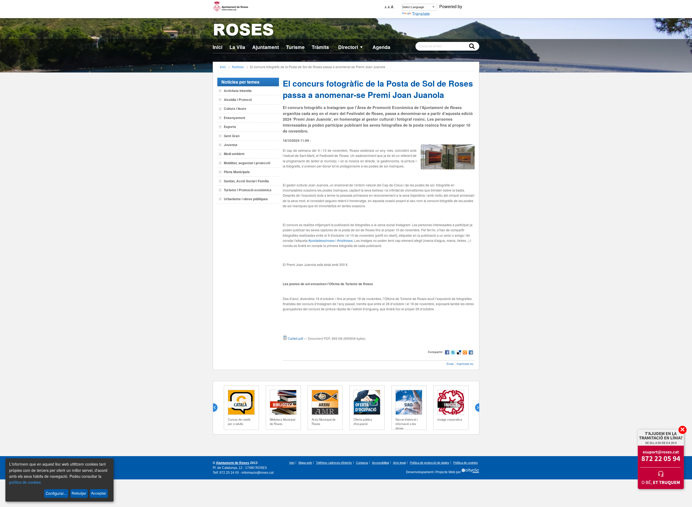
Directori (350, 47)
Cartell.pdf (295, 338)
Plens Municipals (237, 171)
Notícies (238, 66)
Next (475, 407)
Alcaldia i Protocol (238, 99)
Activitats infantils (238, 90)
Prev (217, 407)
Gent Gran (231, 135)
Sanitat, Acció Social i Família (246, 181)
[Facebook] (447, 353)
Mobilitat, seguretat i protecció (247, 162)
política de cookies (25, 482)
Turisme (295, 47)
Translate (421, 14)
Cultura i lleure (235, 108)
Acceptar (98, 493)
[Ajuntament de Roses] (346, 30)
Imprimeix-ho (465, 364)
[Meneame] (465, 353)
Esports (230, 126)
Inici (217, 47)
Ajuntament (265, 47)
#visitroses (345, 240)
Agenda (381, 47)
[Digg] (471, 353)
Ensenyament (234, 117)
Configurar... (56, 493)
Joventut (230, 144)
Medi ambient (234, 153)
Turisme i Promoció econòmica (247, 189)
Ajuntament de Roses (232, 463)
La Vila (237, 47)
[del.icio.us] (459, 353)
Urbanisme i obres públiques (246, 198)
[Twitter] (453, 353)
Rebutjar (79, 493)
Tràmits (320, 47)
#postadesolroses (321, 240)
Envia (450, 364)
